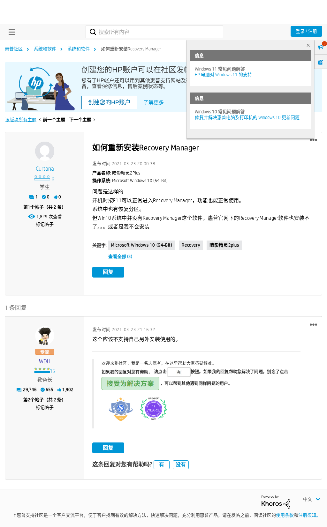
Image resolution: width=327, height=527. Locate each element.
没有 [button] (181, 464)
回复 (108, 272)
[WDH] (44, 335)
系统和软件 (45, 49)
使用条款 (285, 515)
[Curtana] (44, 151)
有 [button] (161, 464)
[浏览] (10, 32)
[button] (313, 140)
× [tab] (308, 45)
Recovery (191, 245)
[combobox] (154, 32)
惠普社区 (14, 49)
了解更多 (153, 102)
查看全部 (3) (120, 256)
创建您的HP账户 (109, 102)
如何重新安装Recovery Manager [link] (131, 49)
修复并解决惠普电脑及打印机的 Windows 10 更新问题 (247, 117)
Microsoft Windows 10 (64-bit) (141, 245)
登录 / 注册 (306, 31)
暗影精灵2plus (224, 245)
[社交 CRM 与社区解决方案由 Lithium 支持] (276, 502)
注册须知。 (309, 515)
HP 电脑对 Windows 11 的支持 (223, 75)
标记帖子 (45, 224)
